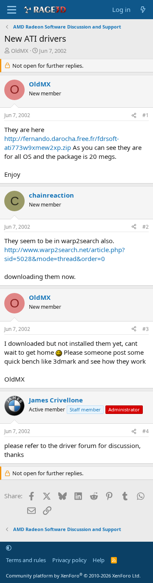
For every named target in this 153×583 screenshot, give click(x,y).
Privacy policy (69, 560)
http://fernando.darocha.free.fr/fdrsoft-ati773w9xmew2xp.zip (61, 143)
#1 (145, 115)
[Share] (133, 116)
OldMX (19, 51)
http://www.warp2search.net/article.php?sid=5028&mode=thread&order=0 (64, 254)
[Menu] (12, 9)
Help (99, 560)
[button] (8, 548)
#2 (145, 226)
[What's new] (143, 9)
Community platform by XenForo (73, 575)
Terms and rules (26, 560)
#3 (145, 329)
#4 (145, 431)
